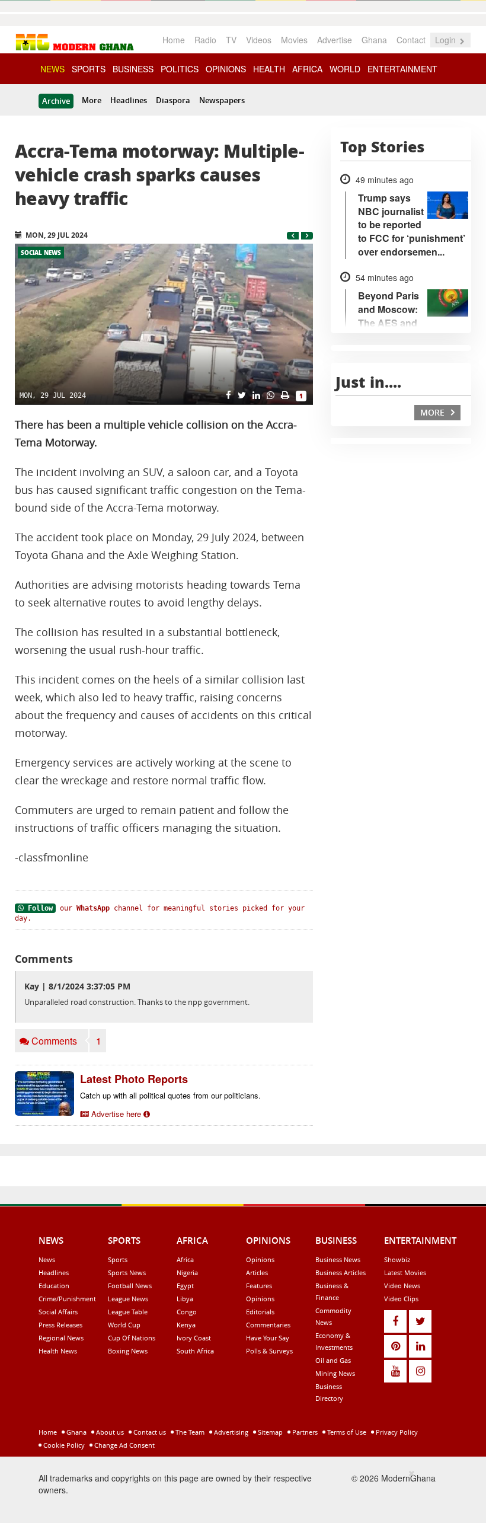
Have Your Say (267, 1337)
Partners (304, 1432)
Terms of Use (345, 1432)
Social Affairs (58, 1311)
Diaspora (173, 100)
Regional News (61, 1337)
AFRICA (307, 69)
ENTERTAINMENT (402, 69)
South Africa (195, 1350)
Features (259, 1285)
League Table (128, 1311)
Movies (294, 40)
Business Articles (340, 1272)
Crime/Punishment (67, 1298)
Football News (130, 1285)
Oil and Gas (333, 1360)
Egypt (185, 1285)
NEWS (52, 69)
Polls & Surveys (269, 1350)
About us (109, 1432)
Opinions (260, 1259)
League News (128, 1298)
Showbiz (397, 1259)
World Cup (124, 1324)
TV (231, 40)
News (47, 1259)
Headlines (128, 100)
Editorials (260, 1311)
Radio (205, 40)
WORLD (345, 69)
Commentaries (268, 1324)
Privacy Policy (396, 1432)
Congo (187, 1311)
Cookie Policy (63, 1445)
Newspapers (222, 100)
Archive (56, 100)
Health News (58, 1350)
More (91, 100)
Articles (257, 1272)
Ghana (374, 40)
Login (446, 40)
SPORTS (88, 69)
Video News (402, 1285)
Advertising (230, 1432)
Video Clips (401, 1298)
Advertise (334, 40)
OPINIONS (226, 69)
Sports (117, 1259)
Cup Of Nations (131, 1337)
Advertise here (116, 1113)
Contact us (149, 1432)
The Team (189, 1432)
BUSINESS (133, 69)
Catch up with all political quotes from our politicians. (170, 1095)
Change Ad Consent (123, 1445)
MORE (433, 412)
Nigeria (187, 1272)
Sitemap (269, 1432)
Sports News (127, 1272)
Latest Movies (405, 1272)
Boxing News (128, 1350)
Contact (411, 40)
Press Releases (60, 1324)
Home (173, 40)
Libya (185, 1298)
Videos (258, 40)
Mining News (335, 1373)
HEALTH (269, 69)
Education (54, 1285)
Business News (337, 1259)
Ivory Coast (194, 1337)
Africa (185, 1259)
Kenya (186, 1324)
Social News (41, 252)
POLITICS (180, 69)
